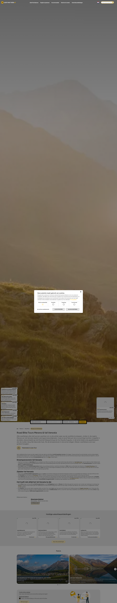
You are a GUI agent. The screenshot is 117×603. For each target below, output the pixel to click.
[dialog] (58, 301)
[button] (43, 309)
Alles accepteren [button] (72, 309)
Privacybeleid (73, 299)
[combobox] (80, 291)
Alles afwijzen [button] (59, 309)
